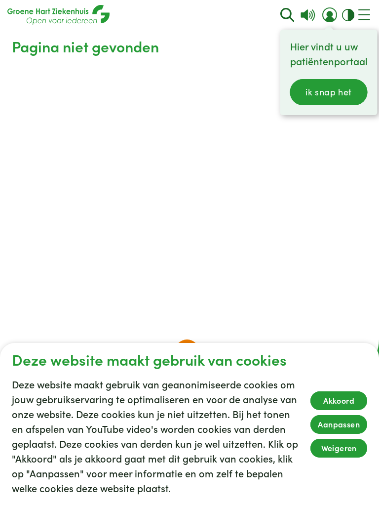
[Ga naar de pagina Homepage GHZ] (58, 15)
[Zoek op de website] (287, 15)
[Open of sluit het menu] (364, 15)
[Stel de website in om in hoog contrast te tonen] (348, 15)
